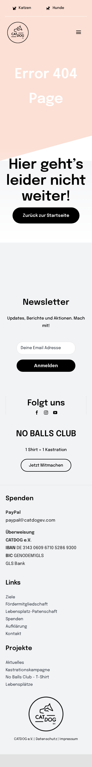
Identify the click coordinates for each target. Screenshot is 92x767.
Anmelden (46, 365)
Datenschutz (46, 739)
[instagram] (46, 413)
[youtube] (55, 413)
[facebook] (37, 413)
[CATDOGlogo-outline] (18, 21)
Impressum (69, 739)
